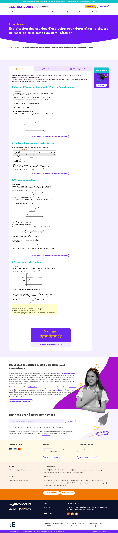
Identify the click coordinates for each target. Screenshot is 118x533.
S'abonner (101, 85)
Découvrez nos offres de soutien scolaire (51, 137)
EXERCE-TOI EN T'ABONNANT (20, 401)
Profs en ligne (32, 387)
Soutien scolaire (51, 493)
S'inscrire (70, 421)
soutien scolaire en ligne (66, 373)
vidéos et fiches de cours (61, 391)
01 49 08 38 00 (47, 448)
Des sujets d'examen (101, 70)
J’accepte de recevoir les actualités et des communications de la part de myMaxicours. (37, 427)
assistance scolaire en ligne (51, 389)
